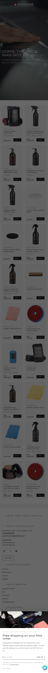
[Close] (44, 615)
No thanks (7, 668)
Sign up (40, 657)
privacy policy (15, 664)
